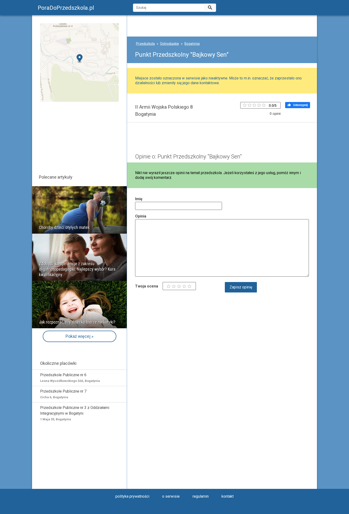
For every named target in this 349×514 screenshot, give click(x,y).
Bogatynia (192, 44)
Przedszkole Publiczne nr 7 (63, 394)
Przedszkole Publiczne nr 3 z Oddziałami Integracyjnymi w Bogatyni (74, 413)
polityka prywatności (132, 496)
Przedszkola (145, 44)
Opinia (140, 216)
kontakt (228, 496)
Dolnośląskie (169, 44)
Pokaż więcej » (79, 336)
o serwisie (171, 496)
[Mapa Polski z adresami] (79, 62)
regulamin (201, 496)
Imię (138, 199)
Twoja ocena (146, 286)
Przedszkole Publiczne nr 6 (70, 378)
